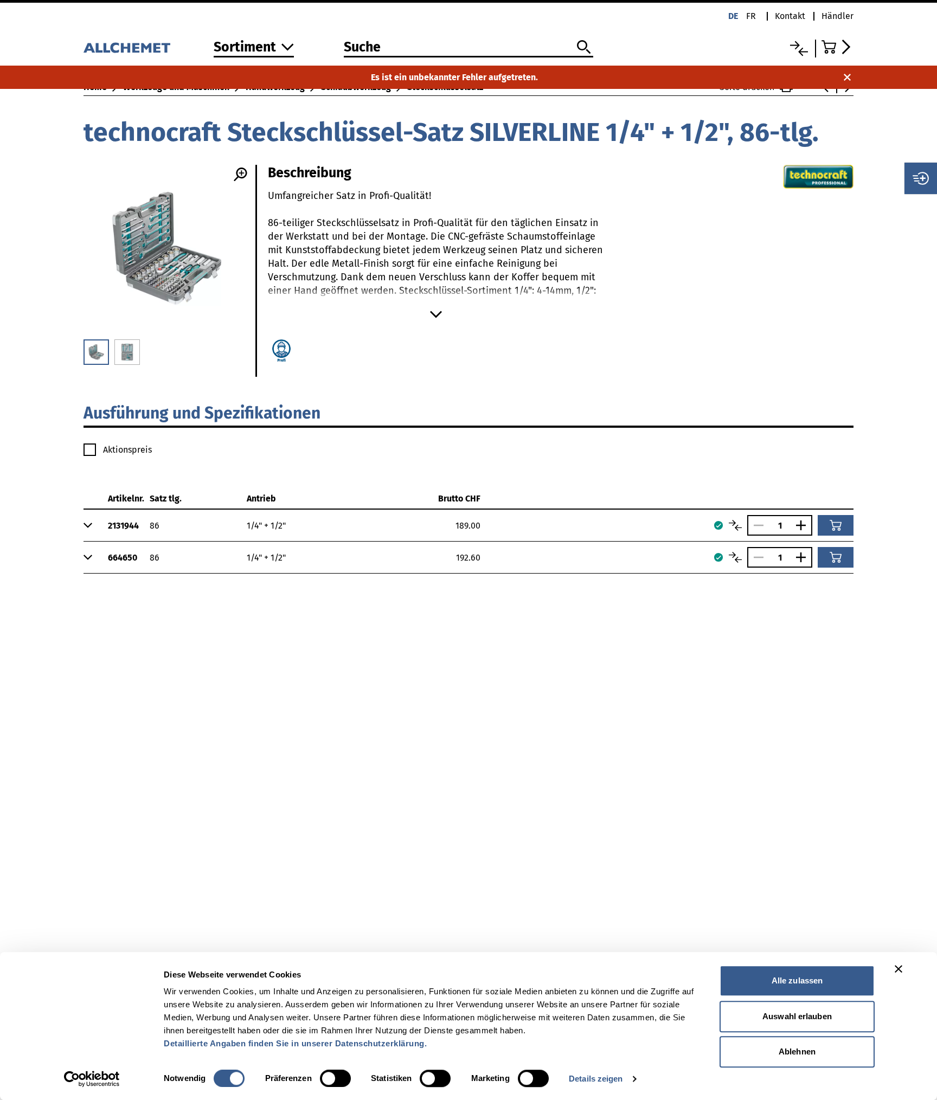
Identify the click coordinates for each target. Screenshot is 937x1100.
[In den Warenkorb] (835, 525)
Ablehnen (797, 1051)
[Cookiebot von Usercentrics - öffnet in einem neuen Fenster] (91, 1079)
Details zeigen (595, 1078)
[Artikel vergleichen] (735, 525)
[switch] (335, 1078)
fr (751, 16)
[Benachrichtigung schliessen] (847, 77)
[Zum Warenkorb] (837, 47)
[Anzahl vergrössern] (803, 525)
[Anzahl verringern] (755, 525)
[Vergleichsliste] (799, 48)
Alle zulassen (797, 980)
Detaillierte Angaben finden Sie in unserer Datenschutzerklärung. (295, 1043)
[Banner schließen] (898, 969)
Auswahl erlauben (797, 1016)
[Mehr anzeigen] (436, 314)
